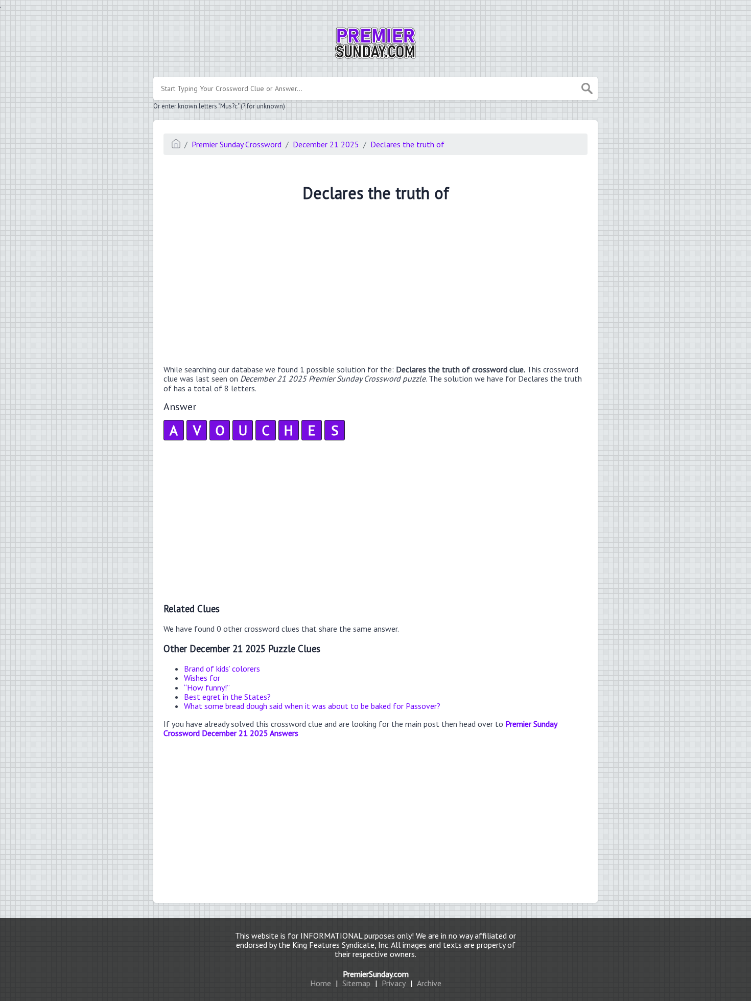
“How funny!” (207, 687)
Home (320, 983)
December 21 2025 (326, 144)
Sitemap (356, 983)
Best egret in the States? (227, 697)
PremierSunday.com (376, 974)
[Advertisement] (375, 285)
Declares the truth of (407, 144)
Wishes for (202, 678)
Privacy (394, 983)
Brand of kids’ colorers (222, 668)
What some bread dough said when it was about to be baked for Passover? (312, 706)
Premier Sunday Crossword (236, 144)
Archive (429, 983)
